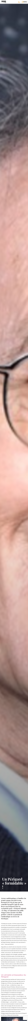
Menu (25, 1)
